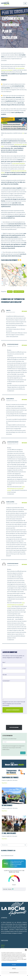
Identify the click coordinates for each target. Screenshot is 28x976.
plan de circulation (18, 291)
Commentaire (6, 681)
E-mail (4, 668)
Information (13, 44)
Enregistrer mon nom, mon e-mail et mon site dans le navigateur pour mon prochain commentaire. (14, 703)
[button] (26, 950)
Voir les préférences (14, 972)
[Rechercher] (25, 845)
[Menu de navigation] (25, 3)
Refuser (14, 968)
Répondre (24, 311)
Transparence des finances (10, 777)
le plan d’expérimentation (18, 163)
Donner (2, 947)
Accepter (14, 964)
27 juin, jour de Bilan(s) (9, 833)
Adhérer (3, 945)
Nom (4, 662)
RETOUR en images (7, 805)
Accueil (3, 10)
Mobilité (10, 291)
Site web (5, 674)
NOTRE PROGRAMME (14, 727)
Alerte (9, 44)
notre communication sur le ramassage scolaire (16, 488)
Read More (4, 783)
